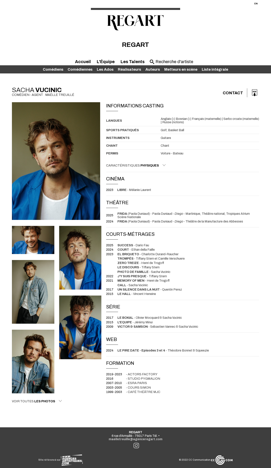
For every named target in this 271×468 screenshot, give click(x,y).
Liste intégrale (215, 69)
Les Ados (105, 69)
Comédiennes (80, 69)
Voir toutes (33, 401)
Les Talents (132, 61)
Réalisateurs (129, 69)
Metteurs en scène (180, 69)
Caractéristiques (132, 165)
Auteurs (152, 69)
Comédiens (53, 69)
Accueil (83, 61)
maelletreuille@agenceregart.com (135, 439)
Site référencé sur (49, 459)
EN (256, 3)
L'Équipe (106, 61)
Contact (233, 93)
